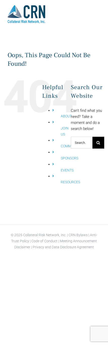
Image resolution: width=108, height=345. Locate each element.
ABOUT (66, 116)
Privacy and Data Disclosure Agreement (63, 247)
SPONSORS (69, 158)
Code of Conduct (44, 241)
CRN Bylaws (78, 235)
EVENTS (67, 170)
